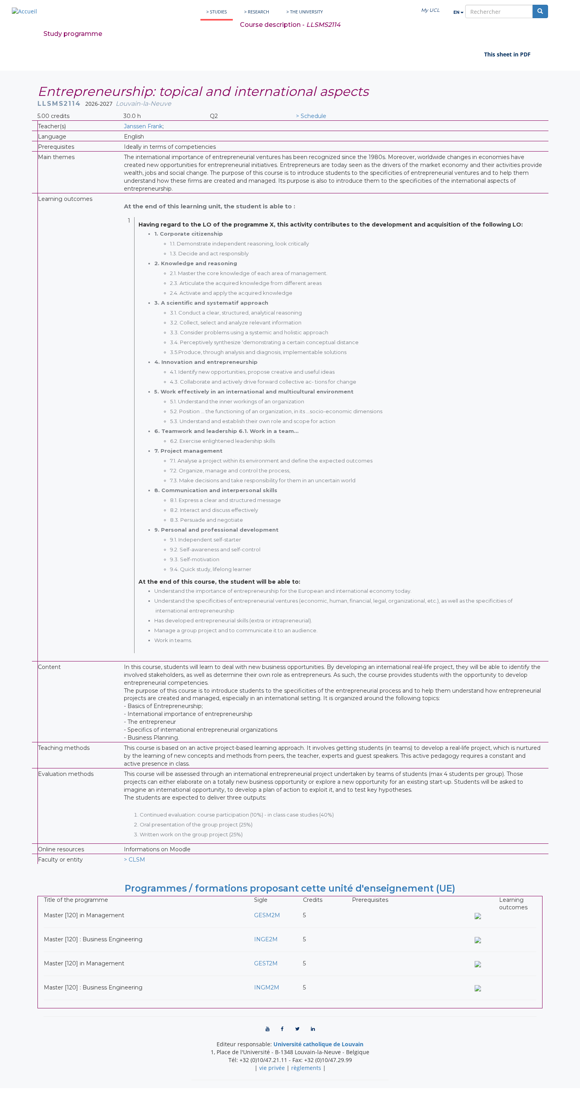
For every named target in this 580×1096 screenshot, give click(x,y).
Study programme (72, 33)
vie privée (272, 1068)
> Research (256, 12)
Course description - (290, 24)
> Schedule (311, 116)
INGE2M (266, 939)
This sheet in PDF (507, 54)
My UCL (430, 10)
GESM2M (267, 915)
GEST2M (266, 963)
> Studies (216, 12)
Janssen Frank (143, 126)
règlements (306, 1068)
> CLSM (134, 859)
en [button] (456, 12)
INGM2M (266, 987)
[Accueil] (24, 11)
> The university (304, 12)
